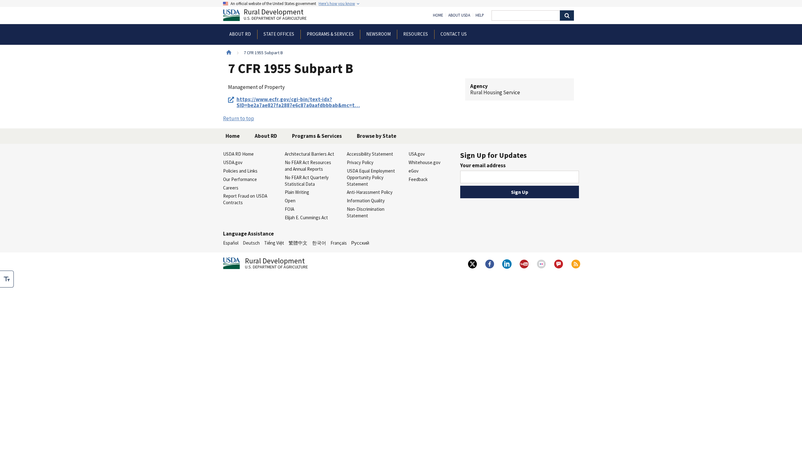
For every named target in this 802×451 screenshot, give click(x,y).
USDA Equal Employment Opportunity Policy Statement (371, 177)
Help (480, 15)
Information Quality (366, 201)
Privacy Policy (360, 162)
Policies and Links (240, 171)
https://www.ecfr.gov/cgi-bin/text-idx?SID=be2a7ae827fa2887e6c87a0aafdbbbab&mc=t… (298, 102)
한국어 (319, 243)
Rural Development (275, 15)
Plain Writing (297, 192)
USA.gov (417, 154)
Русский (360, 243)
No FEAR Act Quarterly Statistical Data (307, 180)
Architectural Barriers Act (309, 154)
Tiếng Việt (274, 243)
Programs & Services (317, 135)
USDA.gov (232, 162)
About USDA (459, 15)
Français (339, 243)
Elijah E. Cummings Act (306, 217)
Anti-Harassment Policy (370, 192)
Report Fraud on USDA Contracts (245, 199)
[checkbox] (7, 279)
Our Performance (240, 179)
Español (230, 243)
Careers (230, 188)
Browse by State (376, 135)
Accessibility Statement (370, 154)
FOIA (289, 209)
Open (290, 201)
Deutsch (251, 243)
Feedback (418, 179)
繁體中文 (298, 243)
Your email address (483, 165)
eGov (414, 171)
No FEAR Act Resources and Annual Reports (308, 165)
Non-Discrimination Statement (365, 212)
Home (438, 15)
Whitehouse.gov (424, 162)
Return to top (238, 118)
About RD (266, 135)
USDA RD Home (238, 154)
